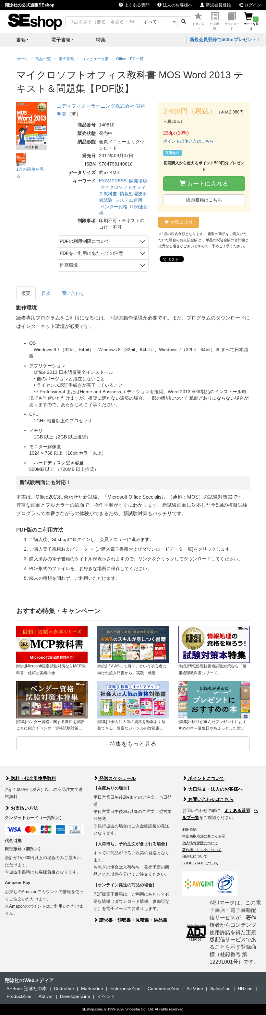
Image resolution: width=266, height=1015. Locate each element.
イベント (106, 996)
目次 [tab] (46, 293)
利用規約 (189, 829)
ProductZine (18, 996)
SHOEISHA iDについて (200, 863)
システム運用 (128, 200)
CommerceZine (163, 988)
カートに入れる (207, 183)
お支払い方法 (23, 808)
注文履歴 (214, 26)
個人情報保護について (200, 843)
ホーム (22, 59)
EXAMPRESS (113, 180)
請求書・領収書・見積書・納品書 (132, 920)
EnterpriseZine (125, 988)
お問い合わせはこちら (210, 799)
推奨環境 (69, 265)
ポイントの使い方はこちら (188, 141)
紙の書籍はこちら (204, 199)
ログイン (252, 5)
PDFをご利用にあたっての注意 (91, 253)
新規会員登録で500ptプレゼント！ (225, 39)
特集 (101, 39)
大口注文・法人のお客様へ (215, 789)
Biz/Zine (195, 988)
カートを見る (251, 24)
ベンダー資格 (113, 206)
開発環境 (138, 180)
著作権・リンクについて (202, 850)
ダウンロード (231, 26)
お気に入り (198, 26)
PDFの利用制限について (85, 241)
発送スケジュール (117, 778)
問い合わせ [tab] (73, 293)
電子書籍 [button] (61, 39)
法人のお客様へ (177, 5)
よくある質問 (136, 5)
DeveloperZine (75, 996)
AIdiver (46, 996)
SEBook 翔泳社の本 (26, 988)
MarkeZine (92, 988)
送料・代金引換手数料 (32, 778)
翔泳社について (194, 856)
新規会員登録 (217, 5)
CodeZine (64, 988)
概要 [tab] (25, 293)
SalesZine (220, 988)
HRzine (245, 988)
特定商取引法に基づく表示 (203, 836)
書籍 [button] (21, 39)
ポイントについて (205, 778)
